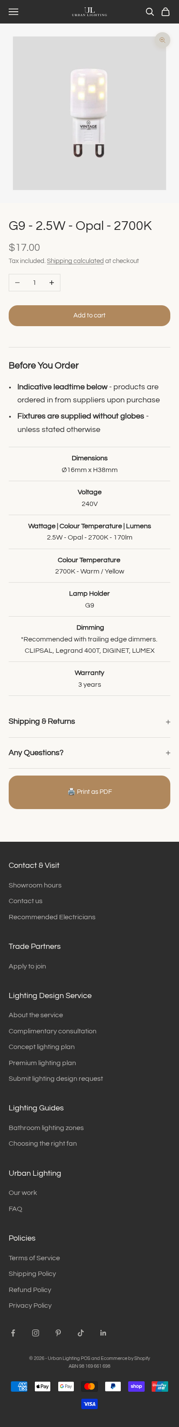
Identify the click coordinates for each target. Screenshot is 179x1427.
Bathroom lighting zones (46, 1127)
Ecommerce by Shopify (125, 1358)
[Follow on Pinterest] (58, 1333)
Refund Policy (30, 1289)
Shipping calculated (75, 261)
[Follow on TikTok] (80, 1333)
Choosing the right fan (43, 1143)
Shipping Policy (32, 1273)
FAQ (15, 1208)
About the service (36, 1015)
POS (85, 1358)
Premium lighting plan (42, 1062)
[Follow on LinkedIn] (103, 1333)
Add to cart (89, 315)
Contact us (26, 900)
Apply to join (27, 966)
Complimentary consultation (52, 1031)
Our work (23, 1192)
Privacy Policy (30, 1305)
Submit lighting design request (56, 1078)
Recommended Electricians (52, 917)
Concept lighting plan (42, 1046)
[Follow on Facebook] (13, 1333)
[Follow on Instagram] (35, 1333)
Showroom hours (35, 885)
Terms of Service (34, 1258)
